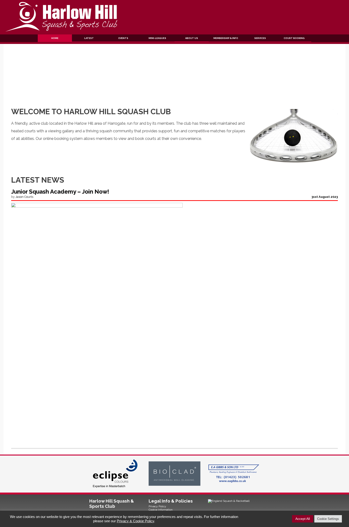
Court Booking (294, 38)
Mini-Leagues (157, 38)
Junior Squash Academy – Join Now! (60, 191)
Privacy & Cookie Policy (135, 521)
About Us (191, 38)
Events (123, 38)
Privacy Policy (157, 506)
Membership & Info (225, 38)
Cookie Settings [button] (328, 519)
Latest (89, 38)
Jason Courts (24, 197)
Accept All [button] (302, 519)
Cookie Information (161, 509)
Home (54, 38)
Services (260, 38)
